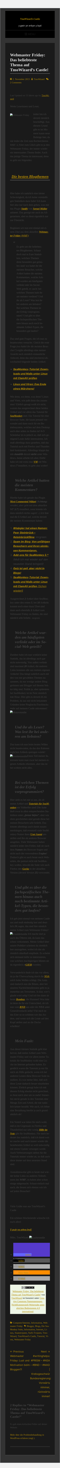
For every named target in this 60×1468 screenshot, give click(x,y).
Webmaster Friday (22, 1339)
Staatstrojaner (21, 1333)
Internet (39, 1329)
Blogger (30, 1326)
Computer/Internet (21, 1323)
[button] (22, 1254)
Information (36, 1323)
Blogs (37, 1326)
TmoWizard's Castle (30, 18)
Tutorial (40, 1336)
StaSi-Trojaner (34, 1333)
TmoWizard (39, 79)
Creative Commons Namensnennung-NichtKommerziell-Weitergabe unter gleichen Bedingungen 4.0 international (28, 1305)
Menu (32, 34)
